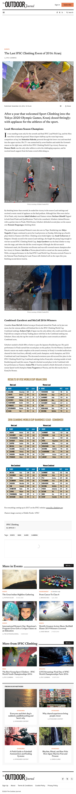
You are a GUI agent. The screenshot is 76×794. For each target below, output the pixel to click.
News (19, 535)
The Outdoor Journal (11, 634)
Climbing (34, 535)
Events (7, 49)
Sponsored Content (21, 721)
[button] (5, 785)
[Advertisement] (38, 30)
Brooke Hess (45, 598)
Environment (43, 591)
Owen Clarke (56, 759)
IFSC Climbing (11, 58)
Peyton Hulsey (9, 598)
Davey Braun (45, 631)
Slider (26, 535)
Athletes (42, 669)
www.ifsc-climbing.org (54, 508)
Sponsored (21, 710)
